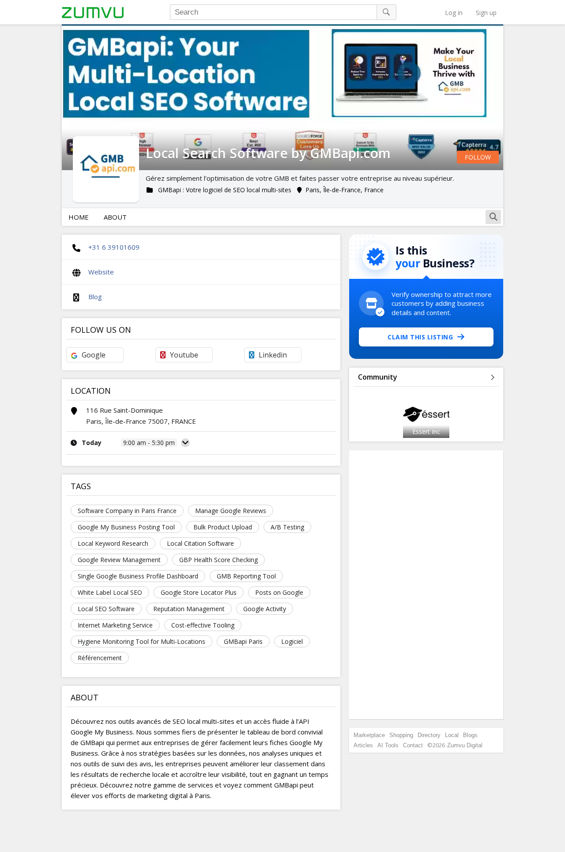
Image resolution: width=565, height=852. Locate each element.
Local (452, 735)
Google (93, 355)
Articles (363, 745)
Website (101, 271)
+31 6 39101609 (113, 247)
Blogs (470, 735)
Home (78, 217)
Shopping (401, 735)
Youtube (184, 355)
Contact (413, 745)
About (115, 217)
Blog (95, 296)
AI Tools (388, 745)
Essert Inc (426, 431)
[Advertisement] (426, 584)
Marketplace (369, 735)
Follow (478, 157)
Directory (429, 735)
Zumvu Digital (464, 745)
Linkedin (273, 355)
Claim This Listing (420, 337)
